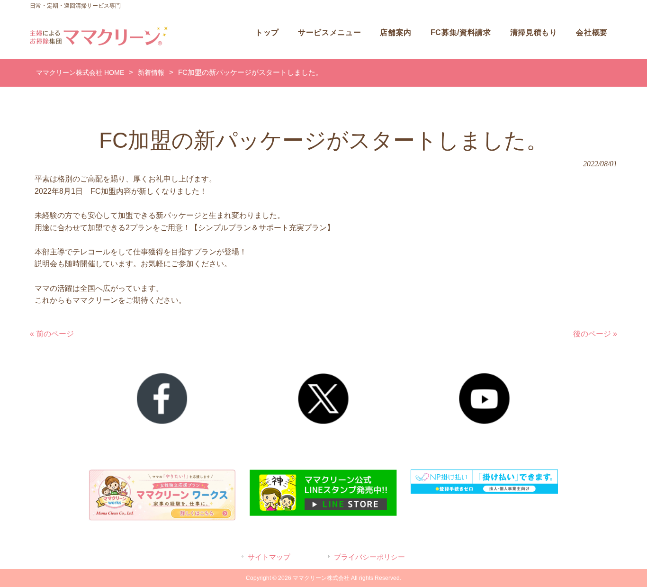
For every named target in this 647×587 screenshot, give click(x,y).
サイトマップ (269, 557)
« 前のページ (52, 334)
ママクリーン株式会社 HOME (80, 72)
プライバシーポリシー (369, 557)
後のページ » (595, 334)
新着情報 (151, 72)
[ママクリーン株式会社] (99, 43)
